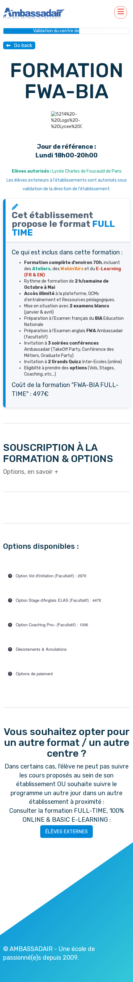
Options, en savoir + (30, 471)
